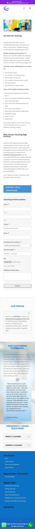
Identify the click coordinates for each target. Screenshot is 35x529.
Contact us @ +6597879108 (12, 189)
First (5, 212)
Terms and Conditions (12, 464)
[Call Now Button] (30, 525)
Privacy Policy (9, 467)
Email (6, 233)
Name (6, 204)
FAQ (6, 458)
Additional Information (11, 270)
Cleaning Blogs (9, 477)
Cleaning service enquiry (12, 242)
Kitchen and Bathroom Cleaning (15, 501)
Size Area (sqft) (9, 250)
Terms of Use (9, 461)
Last (5, 220)
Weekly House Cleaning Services (15, 498)
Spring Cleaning (10, 489)
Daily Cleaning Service (12, 495)
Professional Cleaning (12, 486)
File (5, 258)
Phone (6, 224)
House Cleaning (10, 492)
